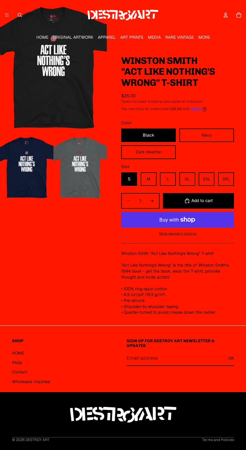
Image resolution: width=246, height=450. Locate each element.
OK (231, 358)
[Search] (19, 15)
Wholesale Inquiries (31, 381)
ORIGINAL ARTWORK (73, 37)
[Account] (225, 15)
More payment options (177, 233)
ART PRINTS (131, 37)
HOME (42, 37)
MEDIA (154, 37)
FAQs (17, 362)
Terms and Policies (218, 439)
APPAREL (107, 37)
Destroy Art (38, 439)
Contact (19, 372)
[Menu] (7, 15)
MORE (204, 37)
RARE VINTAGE (179, 37)
